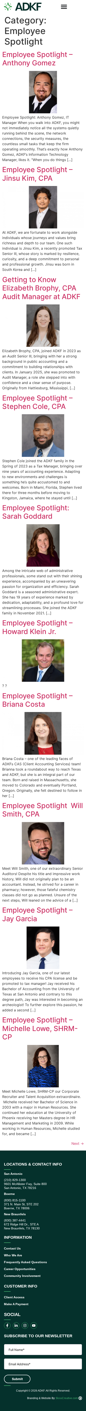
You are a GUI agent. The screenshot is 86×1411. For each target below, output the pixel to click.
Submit (17, 1379)
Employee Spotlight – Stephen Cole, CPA (37, 402)
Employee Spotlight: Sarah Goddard (35, 511)
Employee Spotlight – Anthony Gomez (37, 58)
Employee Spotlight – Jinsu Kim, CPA (37, 173)
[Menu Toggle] (64, 6)
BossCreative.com (67, 1398)
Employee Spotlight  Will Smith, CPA (42, 809)
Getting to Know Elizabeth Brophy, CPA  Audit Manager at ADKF (41, 288)
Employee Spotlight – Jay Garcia (37, 914)
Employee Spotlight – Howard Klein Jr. (37, 627)
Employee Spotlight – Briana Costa (37, 699)
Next (77, 1143)
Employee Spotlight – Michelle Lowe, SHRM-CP (40, 1028)
